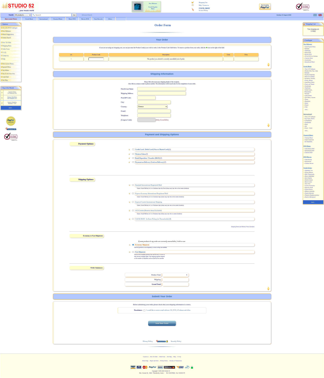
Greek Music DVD (309, 148)
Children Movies (309, 163)
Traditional (307, 50)
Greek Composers (309, 139)
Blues (306, 124)
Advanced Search (87, 15)
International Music (310, 62)
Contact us (206, 5)
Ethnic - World (308, 128)
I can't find (5, 77)
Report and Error (154, 360)
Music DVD (308, 52)
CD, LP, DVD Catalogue (9, 28)
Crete (306, 107)
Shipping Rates (6, 46)
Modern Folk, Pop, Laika (311, 71)
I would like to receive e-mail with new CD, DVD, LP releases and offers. (168, 310)
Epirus (306, 103)
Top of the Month (8, 88)
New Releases (6, 31)
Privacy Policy (164, 360)
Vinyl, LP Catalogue (310, 69)
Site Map (5, 80)
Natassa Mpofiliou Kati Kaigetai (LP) (12, 97)
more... (11, 108)
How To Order (6, 42)
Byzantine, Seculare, (310, 78)
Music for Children (310, 76)
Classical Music (309, 58)
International (308, 161)
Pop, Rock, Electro (310, 118)
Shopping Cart (203, 2)
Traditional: (308, 88)
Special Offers (6, 67)
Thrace (306, 99)
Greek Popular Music (310, 46)
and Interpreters (308, 141)
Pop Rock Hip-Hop (310, 74)
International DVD (309, 150)
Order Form (5, 49)
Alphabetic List (309, 170)
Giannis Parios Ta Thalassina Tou (12, 92)
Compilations (308, 120)
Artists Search (6, 38)
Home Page (145, 360)
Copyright (154, 371)
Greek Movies (308, 159)
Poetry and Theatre (309, 84)
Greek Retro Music (309, 82)
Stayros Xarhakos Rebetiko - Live (12, 103)
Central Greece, (308, 90)
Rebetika (307, 48)
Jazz (306, 126)
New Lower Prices (11, 19)
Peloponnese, (308, 91)
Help (200, 5)
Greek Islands (308, 95)
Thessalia (307, 93)
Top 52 (8, 74)
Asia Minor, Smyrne (310, 97)
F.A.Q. (4, 52)
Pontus (306, 105)
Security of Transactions (175, 360)
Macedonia (307, 101)
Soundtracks (308, 60)
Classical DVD (308, 152)
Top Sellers (5, 70)
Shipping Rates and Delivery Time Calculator (242, 226)
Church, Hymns (309, 80)
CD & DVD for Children (311, 56)
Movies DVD (308, 54)
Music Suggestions (8, 34)
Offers (110, 19)
